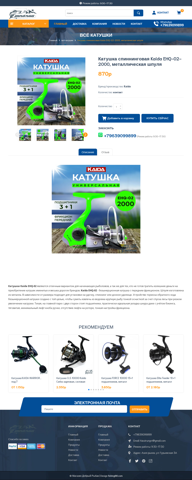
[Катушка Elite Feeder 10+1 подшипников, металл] (163, 354)
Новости (73, 449)
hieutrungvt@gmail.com (153, 440)
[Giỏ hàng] (179, 13)
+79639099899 (172, 25)
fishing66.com (115, 475)
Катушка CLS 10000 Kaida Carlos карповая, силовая (71, 379)
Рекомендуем (96, 327)
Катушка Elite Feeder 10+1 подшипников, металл (160, 379)
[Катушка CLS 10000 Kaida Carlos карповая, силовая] (73, 354)
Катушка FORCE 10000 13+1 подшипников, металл (117, 379)
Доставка (73, 454)
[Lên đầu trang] (186, 464)
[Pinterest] (143, 461)
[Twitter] (136, 461)
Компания (74, 439)
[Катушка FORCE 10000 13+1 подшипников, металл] (118, 354)
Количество (105, 106)
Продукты (74, 444)
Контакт (72, 459)
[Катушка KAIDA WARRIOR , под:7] (28, 354)
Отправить (139, 409)
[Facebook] (130, 461)
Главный (73, 434)
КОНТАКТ (163, 12)
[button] (85, 134)
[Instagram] (150, 461)
